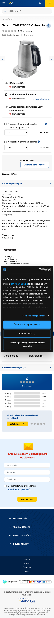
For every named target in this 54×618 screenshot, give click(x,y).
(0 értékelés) (25, 31)
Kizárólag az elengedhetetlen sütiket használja (27, 344)
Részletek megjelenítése (33, 316)
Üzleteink (27, 567)
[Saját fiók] (40, 3)
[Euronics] (10, 3)
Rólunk (27, 559)
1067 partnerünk (19, 284)
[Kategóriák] (3, 3)
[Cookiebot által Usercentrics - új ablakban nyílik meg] (39, 270)
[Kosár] (49, 3)
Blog (27, 571)
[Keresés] (49, 11)
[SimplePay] (27, 581)
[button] (2, 59)
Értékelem (15, 424)
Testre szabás (25, 333)
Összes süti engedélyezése (27, 324)
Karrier (27, 563)
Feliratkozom (27, 499)
